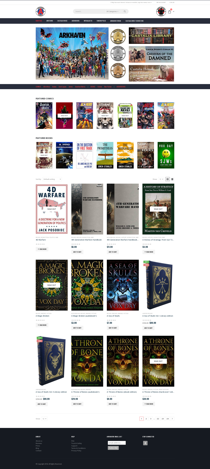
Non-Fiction (107, 86)
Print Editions (164, 389)
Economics (88, 157)
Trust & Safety (76, 443)
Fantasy (43, 313)
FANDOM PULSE (101, 21)
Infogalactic (88, 21)
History (123, 237)
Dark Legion (62, 86)
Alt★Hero (46, 86)
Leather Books (147, 313)
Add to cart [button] (77, 252)
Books (40, 160)
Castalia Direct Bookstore (135, 21)
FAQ (72, 441)
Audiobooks (75, 21)
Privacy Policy (76, 450)
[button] (168, 179)
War (57, 237)
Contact (38, 450)
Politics (52, 237)
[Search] (125, 11)
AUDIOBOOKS (121, 86)
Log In (172, 2)
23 (163, 418)
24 (167, 418)
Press (38, 446)
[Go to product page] (87, 209)
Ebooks (167, 157)
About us (39, 441)
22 (158, 418)
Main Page (39, 21)
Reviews (39, 443)
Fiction (100, 86)
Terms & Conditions (78, 448)
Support (74, 446)
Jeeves (71, 86)
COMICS (38, 86)
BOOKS (93, 86)
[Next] (172, 419)
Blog (37, 448)
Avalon (54, 86)
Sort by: (38, 179)
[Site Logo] (40, 11)
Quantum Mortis (80, 86)
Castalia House (62, 21)
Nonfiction (149, 157)
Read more (43, 249)
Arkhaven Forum (115, 21)
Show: (155, 179)
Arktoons (49, 21)
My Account (161, 2)
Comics (40, 117)
